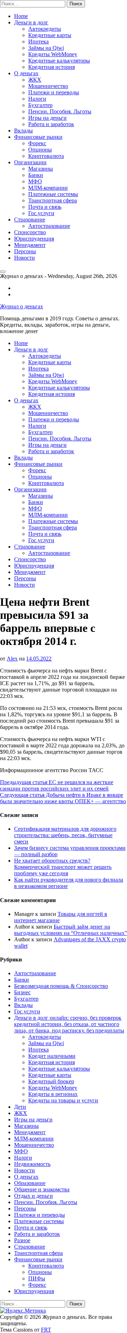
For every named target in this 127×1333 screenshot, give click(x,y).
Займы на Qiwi (46, 48)
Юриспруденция (34, 239)
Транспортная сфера (52, 200)
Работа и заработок (51, 124)
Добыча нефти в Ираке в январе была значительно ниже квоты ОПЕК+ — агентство (63, 798)
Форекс (37, 143)
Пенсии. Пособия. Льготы (59, 111)
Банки (35, 175)
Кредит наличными (51, 1056)
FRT (46, 1330)
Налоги (37, 99)
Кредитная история (51, 67)
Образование (30, 1183)
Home (21, 16)
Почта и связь (44, 207)
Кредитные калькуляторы (59, 61)
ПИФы (36, 1278)
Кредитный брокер (51, 1081)
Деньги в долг (31, 22)
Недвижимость (32, 1164)
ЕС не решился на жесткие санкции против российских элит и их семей (56, 785)
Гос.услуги (41, 213)
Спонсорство (30, 232)
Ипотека (38, 41)
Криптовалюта (46, 156)
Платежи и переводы (53, 92)
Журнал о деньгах (21, 306)
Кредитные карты (49, 35)
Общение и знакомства (41, 1189)
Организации (30, 162)
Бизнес (22, 992)
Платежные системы (53, 194)
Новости (24, 258)
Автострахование (49, 226)
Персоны (25, 251)
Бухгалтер (40, 105)
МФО (35, 181)
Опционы (40, 150)
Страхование (29, 220)
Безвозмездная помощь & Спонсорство (61, 986)
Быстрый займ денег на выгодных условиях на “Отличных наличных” (70, 930)
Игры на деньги (47, 118)
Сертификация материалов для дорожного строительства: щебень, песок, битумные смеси (65, 835)
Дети (20, 1107)
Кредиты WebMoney (52, 54)
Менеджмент (30, 245)
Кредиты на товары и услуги (63, 1100)
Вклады (23, 131)
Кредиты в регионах (53, 1094)
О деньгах (26, 73)
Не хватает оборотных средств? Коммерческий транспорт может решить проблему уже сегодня (62, 867)
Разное (22, 1240)
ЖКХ (34, 80)
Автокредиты (44, 29)
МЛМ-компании (48, 188)
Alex (12, 659)
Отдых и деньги (33, 1196)
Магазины (40, 169)
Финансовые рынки (38, 137)
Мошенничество (48, 86)
